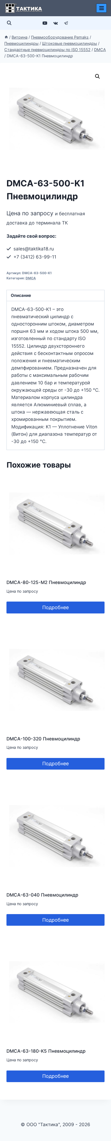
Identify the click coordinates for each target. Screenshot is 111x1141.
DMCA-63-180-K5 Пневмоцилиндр (46, 1051)
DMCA (31, 278)
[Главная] (6, 37)
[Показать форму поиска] (9, 23)
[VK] (55, 23)
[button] (97, 76)
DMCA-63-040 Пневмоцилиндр (42, 895)
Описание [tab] (21, 295)
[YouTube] (45, 23)
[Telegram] (66, 23)
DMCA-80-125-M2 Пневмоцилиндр (46, 582)
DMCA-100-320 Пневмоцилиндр (43, 738)
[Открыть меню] (101, 8)
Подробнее (55, 607)
